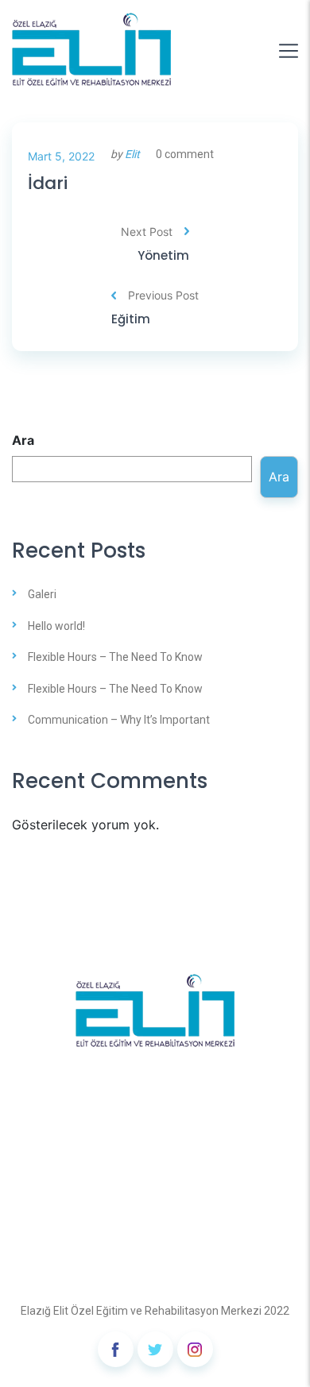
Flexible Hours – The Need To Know (115, 657)
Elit (132, 154)
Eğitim (130, 319)
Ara (23, 440)
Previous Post (163, 295)
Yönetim (163, 256)
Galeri (42, 594)
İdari (48, 183)
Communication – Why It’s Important (119, 719)
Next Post (146, 231)
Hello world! (56, 626)
